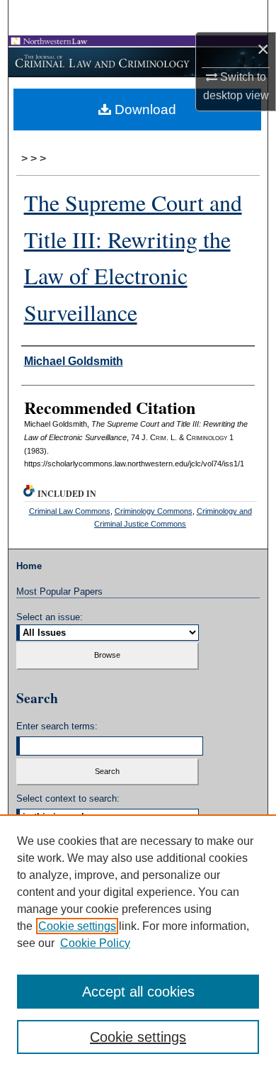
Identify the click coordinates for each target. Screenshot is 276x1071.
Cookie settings (77, 926)
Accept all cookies (138, 991)
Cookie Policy (95, 943)
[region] (138, 942)
